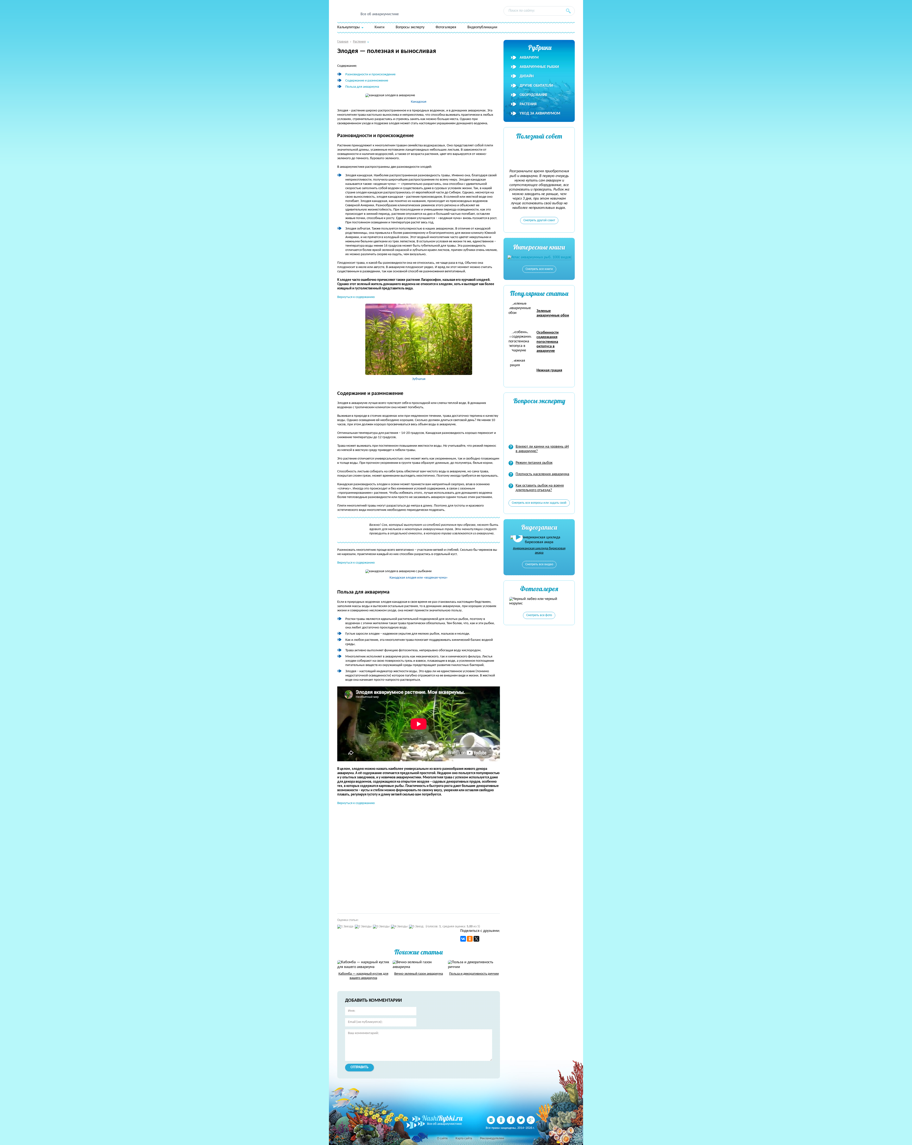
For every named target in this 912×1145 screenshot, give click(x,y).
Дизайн (527, 76)
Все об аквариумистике (380, 14)
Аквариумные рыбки (539, 67)
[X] (476, 939)
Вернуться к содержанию (356, 297)
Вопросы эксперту (410, 27)
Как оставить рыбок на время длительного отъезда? (540, 488)
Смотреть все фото (539, 615)
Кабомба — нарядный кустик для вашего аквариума (363, 976)
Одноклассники (501, 1120)
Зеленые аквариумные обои (553, 313)
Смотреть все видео (539, 564)
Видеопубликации (482, 27)
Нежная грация (549, 370)
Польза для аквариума (362, 87)
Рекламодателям (492, 1138)
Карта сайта (464, 1138)
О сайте (442, 1138)
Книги (380, 27)
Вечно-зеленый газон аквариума (418, 974)
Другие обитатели (536, 86)
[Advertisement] (406, 857)
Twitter (521, 1120)
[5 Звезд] (416, 927)
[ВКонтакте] (463, 939)
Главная (342, 41)
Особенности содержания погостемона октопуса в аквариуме (548, 342)
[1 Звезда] (345, 927)
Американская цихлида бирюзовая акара (539, 551)
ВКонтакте (491, 1120)
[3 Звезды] (381, 927)
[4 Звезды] (399, 927)
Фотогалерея (446, 27)
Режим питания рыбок (534, 463)
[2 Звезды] (363, 927)
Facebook (511, 1120)
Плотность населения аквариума (542, 474)
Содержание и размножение (366, 80)
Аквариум (529, 58)
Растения (528, 104)
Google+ (531, 1120)
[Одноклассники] (470, 939)
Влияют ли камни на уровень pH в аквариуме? (542, 449)
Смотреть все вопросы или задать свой (539, 503)
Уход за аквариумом (540, 113)
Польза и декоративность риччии (474, 974)
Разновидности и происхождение (370, 74)
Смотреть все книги (539, 269)
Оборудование (533, 95)
